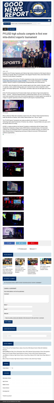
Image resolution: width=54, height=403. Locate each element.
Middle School (6, 384)
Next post (32, 249)
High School (6, 266)
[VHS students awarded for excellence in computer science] (45, 263)
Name (5, 304)
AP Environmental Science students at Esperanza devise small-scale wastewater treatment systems (33, 270)
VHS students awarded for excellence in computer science (45, 268)
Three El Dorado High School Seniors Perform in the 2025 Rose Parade (23, 358)
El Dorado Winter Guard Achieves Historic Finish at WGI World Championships (27, 353)
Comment (6, 294)
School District (6, 388)
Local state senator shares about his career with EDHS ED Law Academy (20, 270)
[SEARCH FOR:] (44, 23)
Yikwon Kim (5, 348)
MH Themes (18, 401)
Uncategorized (6, 391)
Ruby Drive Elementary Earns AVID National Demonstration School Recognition (30, 351)
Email (5, 309)
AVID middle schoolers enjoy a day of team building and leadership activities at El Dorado (8, 271)
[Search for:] (27, 336)
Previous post (23, 249)
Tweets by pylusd (7, 395)
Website (6, 313)
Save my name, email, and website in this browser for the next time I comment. (24, 318)
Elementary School (7, 378)
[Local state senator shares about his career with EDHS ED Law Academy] (20, 264)
